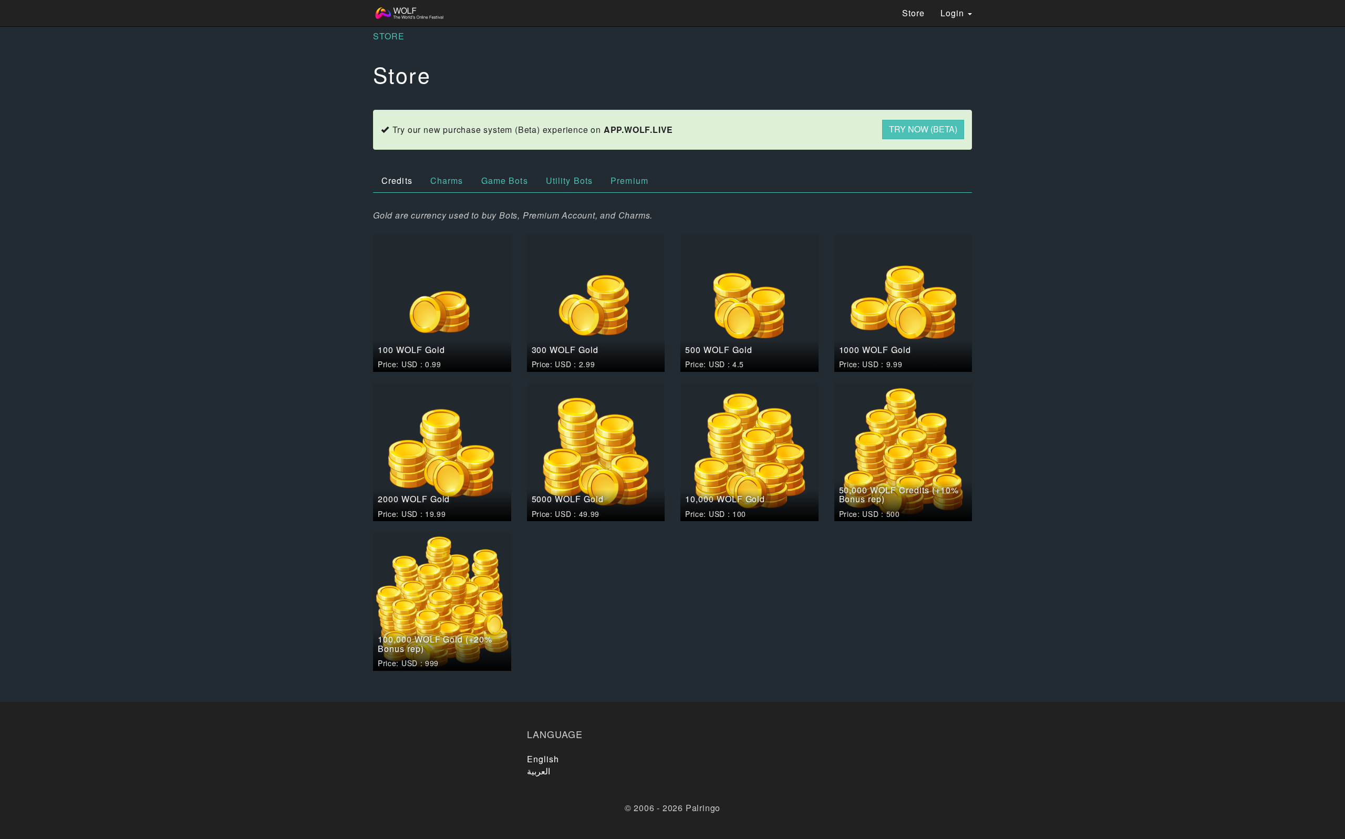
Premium (629, 180)
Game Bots (504, 180)
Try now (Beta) (923, 129)
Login (953, 13)
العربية (538, 771)
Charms (446, 180)
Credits (396, 180)
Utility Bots (569, 180)
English (543, 759)
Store (913, 13)
